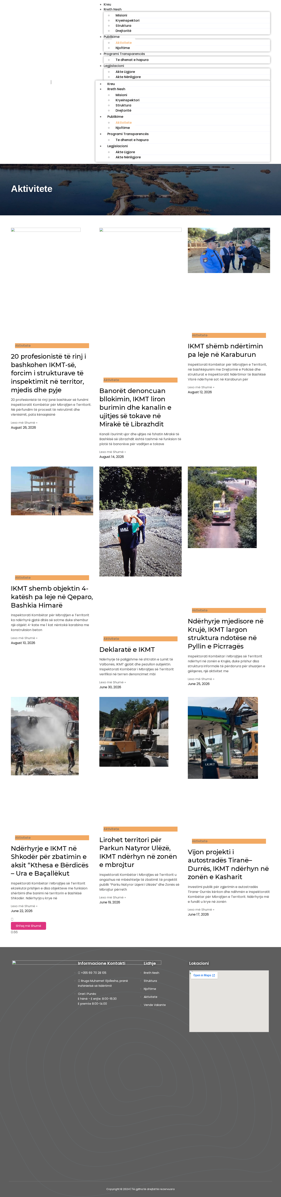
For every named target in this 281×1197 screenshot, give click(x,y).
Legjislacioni (114, 65)
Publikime (112, 36)
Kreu (111, 84)
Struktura (123, 25)
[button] (28, 926)
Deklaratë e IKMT (127, 649)
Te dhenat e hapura (132, 59)
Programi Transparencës (124, 53)
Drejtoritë (123, 30)
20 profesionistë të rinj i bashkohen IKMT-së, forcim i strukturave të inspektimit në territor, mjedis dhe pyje (48, 373)
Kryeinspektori (127, 20)
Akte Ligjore (125, 71)
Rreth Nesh (113, 9)
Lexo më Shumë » (24, 422)
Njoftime (123, 48)
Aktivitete (124, 42)
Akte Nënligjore (128, 77)
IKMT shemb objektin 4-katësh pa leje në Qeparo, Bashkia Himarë (52, 596)
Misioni (121, 15)
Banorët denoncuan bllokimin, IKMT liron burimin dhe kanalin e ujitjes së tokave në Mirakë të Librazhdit (135, 407)
